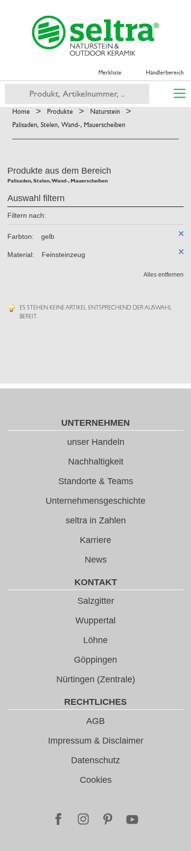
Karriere (95, 540)
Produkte (60, 111)
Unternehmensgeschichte (95, 501)
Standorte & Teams (95, 481)
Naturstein (105, 111)
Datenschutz (95, 760)
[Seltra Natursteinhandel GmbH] (95, 35)
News (96, 560)
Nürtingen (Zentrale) (95, 679)
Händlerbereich (165, 72)
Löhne (95, 640)
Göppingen (95, 660)
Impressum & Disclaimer (95, 741)
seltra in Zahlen (96, 520)
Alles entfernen (163, 274)
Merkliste (109, 72)
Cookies (96, 780)
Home (21, 111)
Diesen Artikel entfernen (181, 233)
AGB (95, 721)
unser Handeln (95, 442)
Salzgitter (95, 601)
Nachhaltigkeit (95, 461)
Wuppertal (95, 620)
